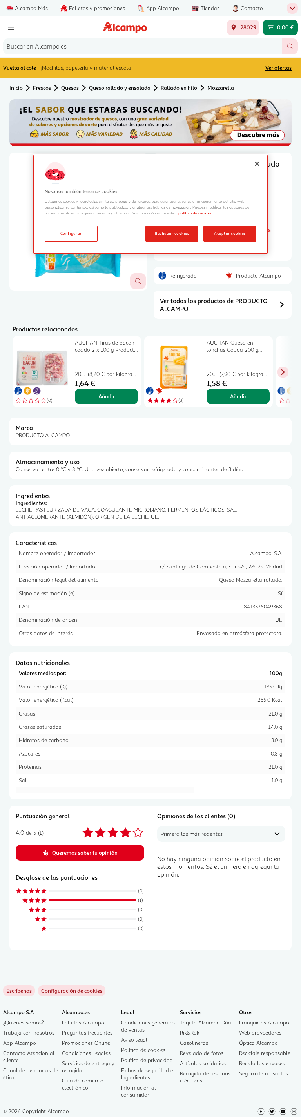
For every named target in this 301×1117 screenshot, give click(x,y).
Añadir (106, 396)
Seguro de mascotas (263, 1073)
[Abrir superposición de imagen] (138, 281)
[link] (71, 990)
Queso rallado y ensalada (119, 87)
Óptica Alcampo (258, 1042)
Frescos (42, 87)
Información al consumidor (138, 1091)
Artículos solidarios (203, 1063)
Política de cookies (143, 1049)
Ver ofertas (278, 67)
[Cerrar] (257, 164)
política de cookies (194, 213)
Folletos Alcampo (83, 1022)
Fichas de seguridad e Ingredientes (147, 1074)
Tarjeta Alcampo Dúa (205, 1022)
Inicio (16, 87)
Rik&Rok (189, 1032)
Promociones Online (86, 1042)
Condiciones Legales (86, 1053)
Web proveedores (260, 1032)
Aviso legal (134, 1039)
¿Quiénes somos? (23, 1022)
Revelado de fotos (201, 1053)
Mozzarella (220, 87)
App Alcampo (19, 1042)
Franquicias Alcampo (264, 1022)
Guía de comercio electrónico (82, 1084)
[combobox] (143, 46)
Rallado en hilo (179, 87)
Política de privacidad (147, 1060)
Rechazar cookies (172, 233)
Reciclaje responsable (264, 1053)
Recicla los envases (262, 1063)
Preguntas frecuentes (87, 1032)
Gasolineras (194, 1042)
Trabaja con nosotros (28, 1032)
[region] (150, 204)
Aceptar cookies (229, 233)
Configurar (71, 233)
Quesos (70, 87)
